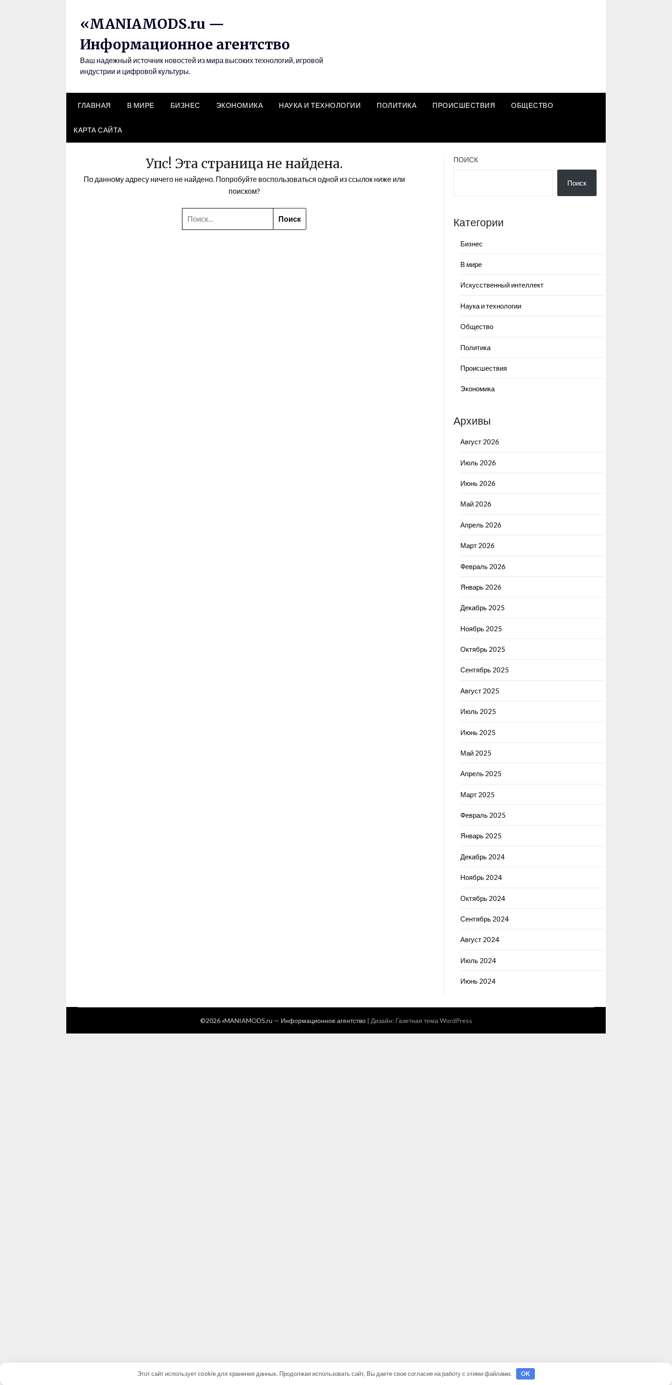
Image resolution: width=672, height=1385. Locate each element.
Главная (94, 105)
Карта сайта (98, 130)
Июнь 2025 (478, 732)
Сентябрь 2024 (484, 919)
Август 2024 (479, 939)
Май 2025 (475, 753)
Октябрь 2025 (482, 649)
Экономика (239, 105)
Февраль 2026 (483, 566)
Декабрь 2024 (482, 856)
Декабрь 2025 (482, 607)
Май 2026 (475, 504)
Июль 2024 (478, 960)
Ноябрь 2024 (481, 877)
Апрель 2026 (480, 525)
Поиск (465, 159)
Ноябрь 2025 (481, 628)
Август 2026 (479, 441)
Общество (532, 105)
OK (525, 1373)
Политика (396, 105)
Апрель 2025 (480, 773)
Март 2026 (477, 545)
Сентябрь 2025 (484, 670)
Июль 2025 (478, 711)
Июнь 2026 (478, 483)
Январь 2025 (480, 835)
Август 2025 (479, 691)
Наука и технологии (320, 105)
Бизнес (185, 105)
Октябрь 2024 (482, 898)
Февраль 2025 (483, 815)
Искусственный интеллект (502, 285)
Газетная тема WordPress (433, 1020)
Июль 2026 (478, 462)
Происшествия (463, 105)
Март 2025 (477, 794)
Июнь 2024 (478, 981)
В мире (141, 105)
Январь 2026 (480, 587)
